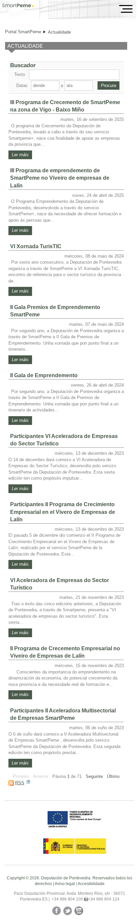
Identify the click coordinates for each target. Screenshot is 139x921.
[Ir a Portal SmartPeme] (18, 6)
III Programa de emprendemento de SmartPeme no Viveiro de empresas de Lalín (59, 178)
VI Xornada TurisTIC (35, 246)
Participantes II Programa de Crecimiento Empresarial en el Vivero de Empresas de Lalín (62, 511)
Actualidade (59, 32)
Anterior (40, 776)
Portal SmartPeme (23, 31)
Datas (22, 85)
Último (113, 776)
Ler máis (20, 154)
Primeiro (21, 776)
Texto (19, 74)
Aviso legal (65, 883)
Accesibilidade (91, 883)
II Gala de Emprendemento (44, 375)
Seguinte (94, 776)
